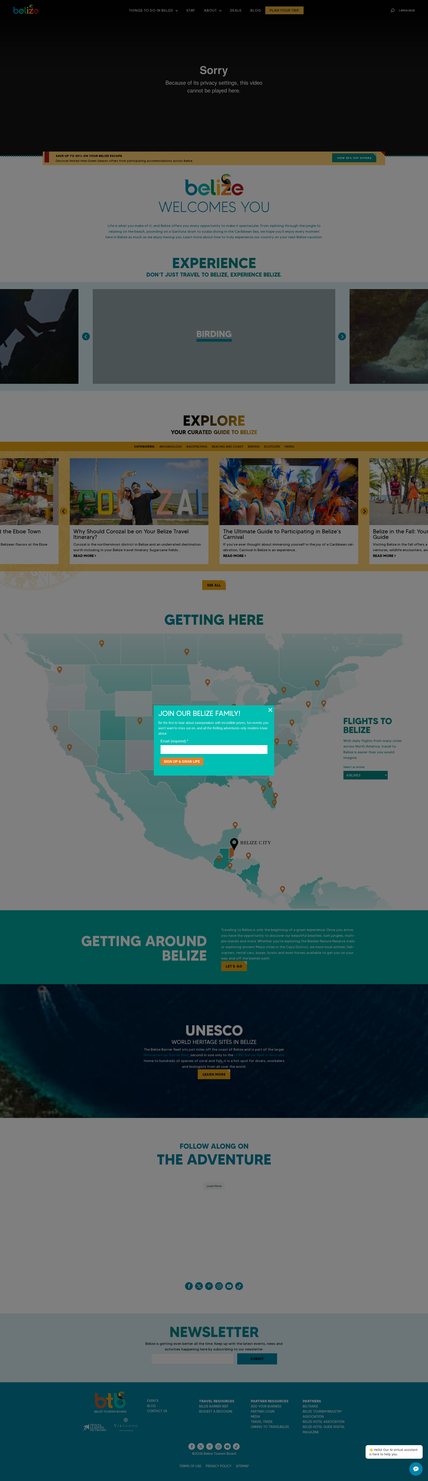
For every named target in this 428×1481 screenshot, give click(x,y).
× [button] (270, 709)
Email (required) (174, 741)
